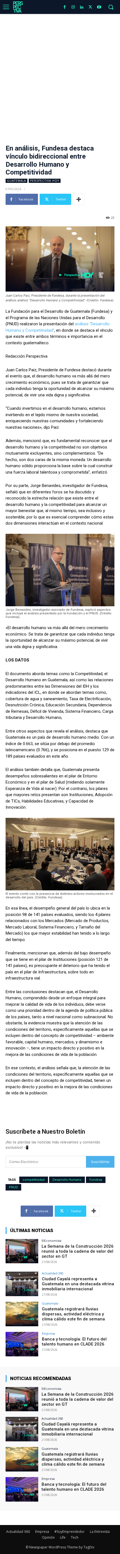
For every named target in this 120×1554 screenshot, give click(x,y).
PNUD (13, 1187)
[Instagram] (73, 7)
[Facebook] (64, 7)
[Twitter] (90, 7)
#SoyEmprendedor (69, 1531)
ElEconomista (51, 1240)
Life (63, 1537)
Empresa (48, 1333)
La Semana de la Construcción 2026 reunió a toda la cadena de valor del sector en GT (78, 1251)
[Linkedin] (82, 7)
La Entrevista (100, 1531)
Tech (74, 1537)
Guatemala (16, 181)
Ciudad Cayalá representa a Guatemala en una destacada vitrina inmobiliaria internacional (78, 1283)
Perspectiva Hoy (44, 181)
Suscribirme (100, 1162)
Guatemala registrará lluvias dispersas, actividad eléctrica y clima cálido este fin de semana (73, 1314)
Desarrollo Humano (66, 1180)
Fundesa (95, 1180)
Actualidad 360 (52, 1273)
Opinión (48, 1537)
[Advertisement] (60, 77)
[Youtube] (99, 7)
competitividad (34, 1180)
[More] (79, 199)
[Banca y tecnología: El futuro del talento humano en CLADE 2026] (22, 1344)
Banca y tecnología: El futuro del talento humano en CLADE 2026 (74, 1342)
